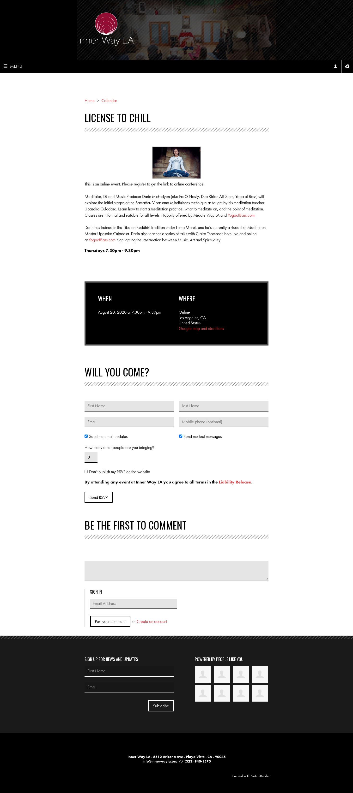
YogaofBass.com (241, 215)
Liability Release (235, 482)
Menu (16, 66)
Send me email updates (108, 436)
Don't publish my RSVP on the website (119, 471)
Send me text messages (202, 436)
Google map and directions (201, 328)
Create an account (152, 621)
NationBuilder (260, 776)
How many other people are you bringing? (119, 447)
